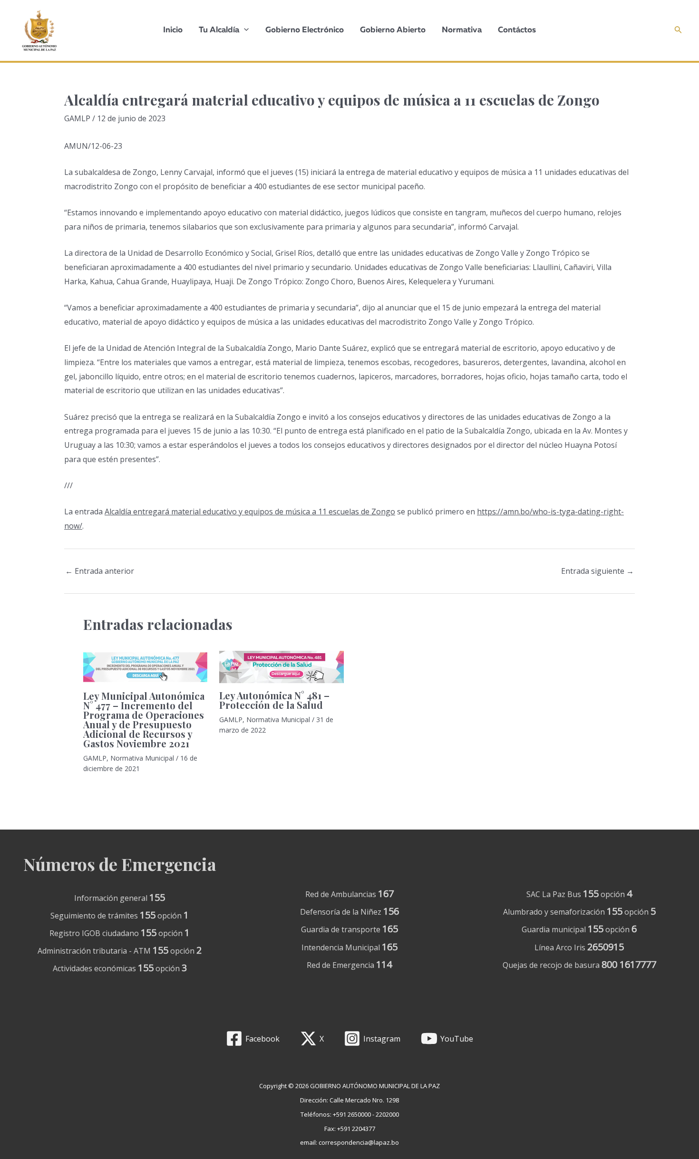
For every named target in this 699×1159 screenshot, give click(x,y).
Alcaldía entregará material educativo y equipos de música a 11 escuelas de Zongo (250, 511)
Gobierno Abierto (393, 30)
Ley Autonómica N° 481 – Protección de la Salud (274, 700)
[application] (244, 30)
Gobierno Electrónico (304, 30)
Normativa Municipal (142, 758)
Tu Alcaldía (219, 30)
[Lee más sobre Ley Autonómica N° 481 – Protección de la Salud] (281, 667)
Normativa (462, 30)
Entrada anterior (99, 571)
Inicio (173, 30)
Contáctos (517, 30)
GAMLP (77, 118)
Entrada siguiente (597, 571)
